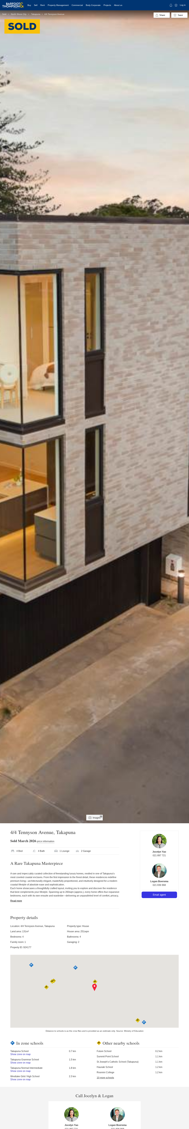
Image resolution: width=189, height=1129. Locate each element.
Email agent (159, 894)
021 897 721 (159, 855)
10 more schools (105, 1077)
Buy (29, 5)
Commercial (77, 5)
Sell (35, 5)
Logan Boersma (159, 881)
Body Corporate (93, 5)
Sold (4, 14)
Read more (16, 901)
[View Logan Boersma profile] (159, 870)
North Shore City (18, 14)
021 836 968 (159, 885)
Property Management (58, 5)
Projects (107, 5)
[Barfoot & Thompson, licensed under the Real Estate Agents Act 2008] (13, 3)
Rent (42, 5)
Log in (183, 5)
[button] (94, 987)
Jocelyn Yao (159, 852)
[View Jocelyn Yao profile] (159, 841)
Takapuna (35, 14)
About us (118, 5)
